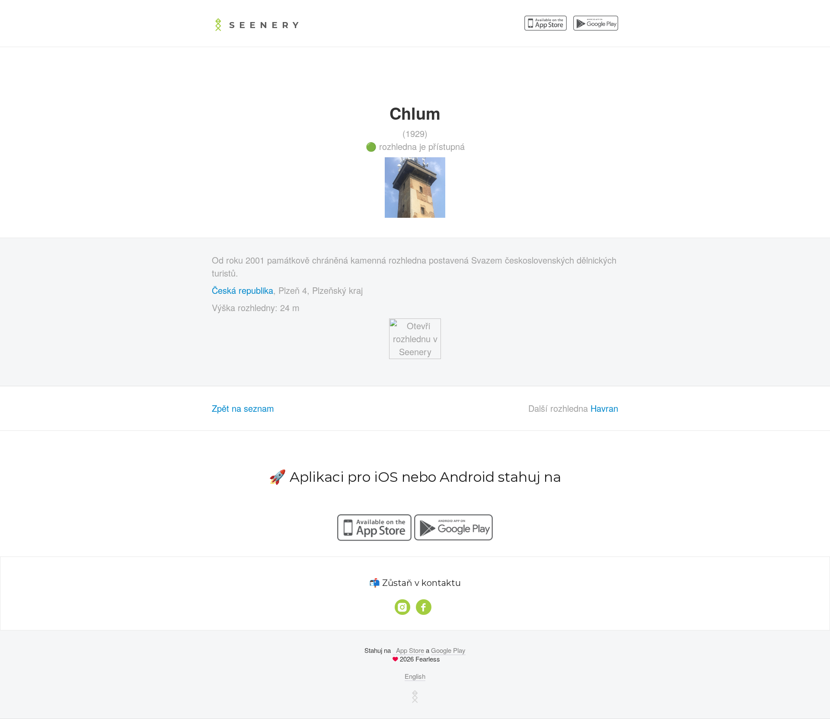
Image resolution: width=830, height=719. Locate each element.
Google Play (448, 650)
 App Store (408, 650)
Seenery (266, 25)
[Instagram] (402, 607)
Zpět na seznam (243, 408)
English (415, 676)
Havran (604, 408)
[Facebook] (423, 607)
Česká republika (242, 290)
